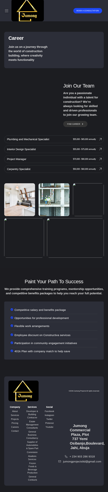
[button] (6, 11)
